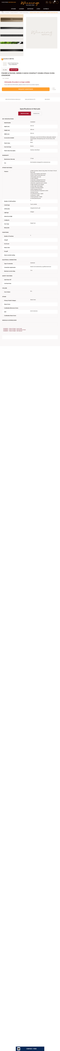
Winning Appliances (30, 3)
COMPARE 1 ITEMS (31, 1049)
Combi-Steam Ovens (24, 12)
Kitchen (7, 12)
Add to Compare (54, 89)
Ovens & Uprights (14, 12)
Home (3, 12)
